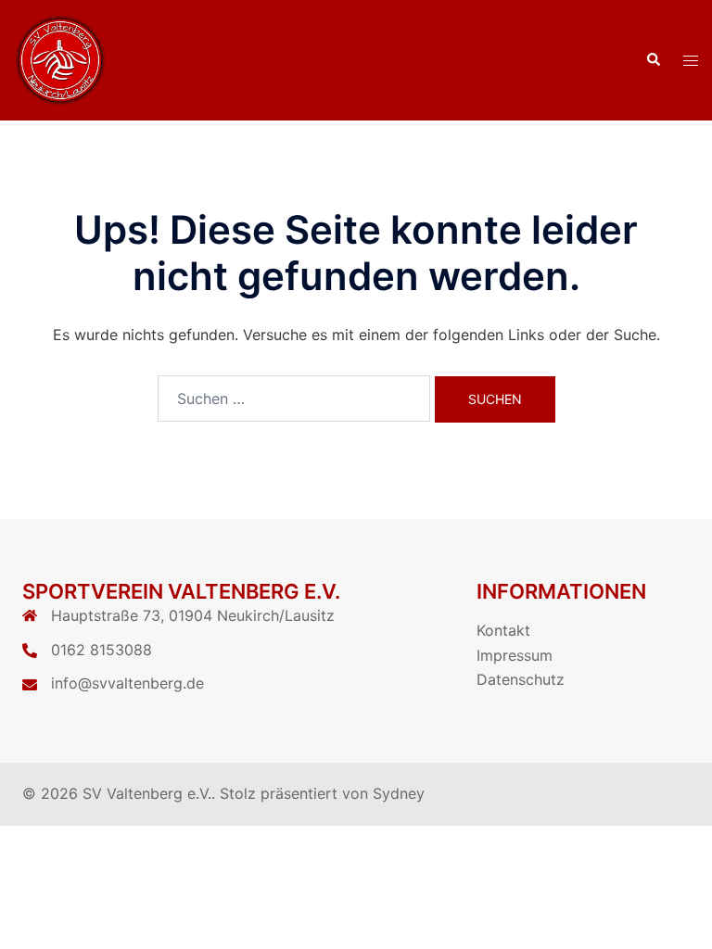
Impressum (515, 655)
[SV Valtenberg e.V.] (60, 58)
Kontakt (503, 630)
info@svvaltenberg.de (127, 683)
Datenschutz (521, 679)
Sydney (399, 793)
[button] (652, 60)
